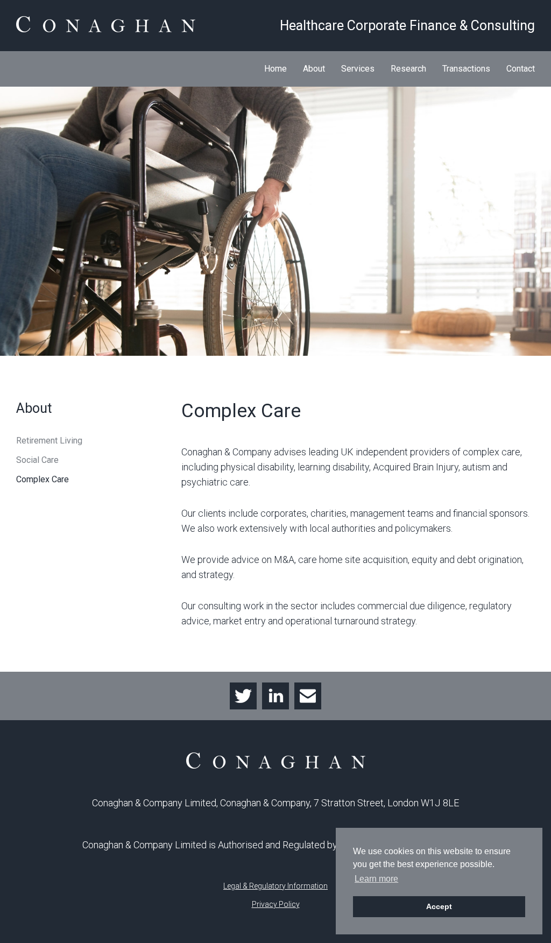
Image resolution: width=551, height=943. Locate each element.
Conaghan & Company (105, 24)
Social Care (37, 460)
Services (358, 69)
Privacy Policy (276, 904)
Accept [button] (439, 906)
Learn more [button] (376, 878)
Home (275, 69)
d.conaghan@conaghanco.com (307, 695)
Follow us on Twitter (243, 695)
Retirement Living (49, 440)
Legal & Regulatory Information (275, 886)
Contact (520, 69)
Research (408, 69)
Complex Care (42, 479)
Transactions (466, 69)
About (314, 69)
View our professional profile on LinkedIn (275, 695)
